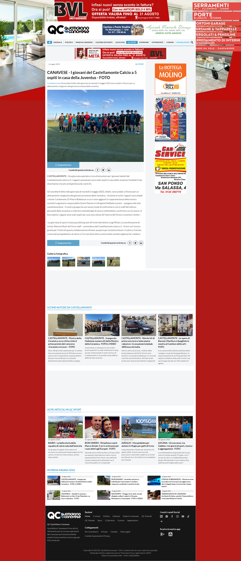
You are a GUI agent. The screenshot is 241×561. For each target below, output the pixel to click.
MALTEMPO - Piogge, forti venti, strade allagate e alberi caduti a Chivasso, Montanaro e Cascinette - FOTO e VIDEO (127, 496)
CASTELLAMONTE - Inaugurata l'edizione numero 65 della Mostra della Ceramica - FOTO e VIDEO (101, 341)
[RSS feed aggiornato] (161, 516)
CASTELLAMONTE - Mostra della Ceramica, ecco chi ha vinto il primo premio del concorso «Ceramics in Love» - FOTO (64, 342)
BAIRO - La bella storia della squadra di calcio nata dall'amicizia (65, 444)
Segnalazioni (182, 42)
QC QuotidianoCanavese (107, 550)
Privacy (104, 531)
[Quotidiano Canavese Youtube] (183, 516)
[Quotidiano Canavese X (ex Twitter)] (166, 516)
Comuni (170, 42)
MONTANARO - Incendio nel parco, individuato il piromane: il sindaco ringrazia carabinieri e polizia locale (125, 481)
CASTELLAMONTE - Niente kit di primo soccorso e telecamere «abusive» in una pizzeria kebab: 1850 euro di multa (138, 342)
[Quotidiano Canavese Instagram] (177, 516)
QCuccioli (120, 42)
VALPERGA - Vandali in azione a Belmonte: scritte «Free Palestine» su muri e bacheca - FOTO (75, 496)
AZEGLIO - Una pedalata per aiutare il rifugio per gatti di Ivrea (138, 444)
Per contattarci (91, 531)
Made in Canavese (84, 42)
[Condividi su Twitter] (103, 170)
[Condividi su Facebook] (97, 170)
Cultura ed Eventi (104, 42)
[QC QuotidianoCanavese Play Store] (162, 534)
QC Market (90, 520)
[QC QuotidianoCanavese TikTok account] (188, 516)
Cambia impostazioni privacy (97, 536)
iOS (48, 540)
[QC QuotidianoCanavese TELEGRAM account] (161, 521)
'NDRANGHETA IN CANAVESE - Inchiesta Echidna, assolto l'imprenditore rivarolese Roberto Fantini (177, 496)
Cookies (113, 531)
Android (55, 540)
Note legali (125, 531)
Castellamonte (53, 83)
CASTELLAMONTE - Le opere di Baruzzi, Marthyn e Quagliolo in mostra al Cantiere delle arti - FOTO (174, 342)
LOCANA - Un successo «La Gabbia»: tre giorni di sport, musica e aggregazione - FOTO (175, 445)
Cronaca (57, 42)
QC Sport (132, 42)
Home (87, 516)
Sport (100, 520)
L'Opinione (144, 42)
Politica (69, 42)
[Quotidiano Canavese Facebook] (172, 516)
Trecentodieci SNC (115, 555)
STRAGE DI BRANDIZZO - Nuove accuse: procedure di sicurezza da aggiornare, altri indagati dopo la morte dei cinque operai (178, 482)
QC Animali (147, 516)
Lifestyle (116, 516)
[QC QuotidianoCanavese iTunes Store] (170, 534)
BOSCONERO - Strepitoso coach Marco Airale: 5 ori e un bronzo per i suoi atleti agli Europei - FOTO (102, 445)
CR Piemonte (157, 42)
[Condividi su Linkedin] (109, 170)
